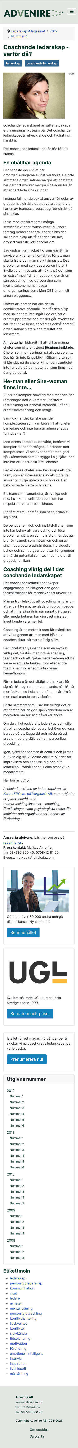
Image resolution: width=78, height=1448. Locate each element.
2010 (11, 1174)
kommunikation (22, 1288)
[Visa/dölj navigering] (71, 11)
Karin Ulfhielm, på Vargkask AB (27, 794)
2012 (11, 1091)
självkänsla (18, 1333)
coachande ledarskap (42, 63)
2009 (11, 1210)
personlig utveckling (26, 1313)
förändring (18, 1348)
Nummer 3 (17, 1108)
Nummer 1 (17, 1096)
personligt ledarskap (26, 1283)
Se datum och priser (30, 1013)
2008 (11, 1240)
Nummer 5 (17, 1119)
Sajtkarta (37, 1436)
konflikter (17, 1328)
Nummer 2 (17, 1102)
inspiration (18, 1363)
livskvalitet (18, 1323)
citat (13, 1293)
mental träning (21, 1308)
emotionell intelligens (26, 1353)
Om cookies (39, 1430)
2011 (10, 1132)
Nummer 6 (17, 1125)
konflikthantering (23, 1318)
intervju (16, 1358)
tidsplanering (20, 1338)
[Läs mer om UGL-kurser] (38, 973)
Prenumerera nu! (26, 1059)
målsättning (19, 1373)
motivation (18, 1343)
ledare (15, 1298)
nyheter (16, 1303)
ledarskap (13, 63)
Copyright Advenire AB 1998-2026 (39, 1420)
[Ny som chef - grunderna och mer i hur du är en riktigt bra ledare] (38, 892)
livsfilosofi (18, 1368)
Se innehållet (23, 932)
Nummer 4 (17, 1113)
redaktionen (12, 842)
